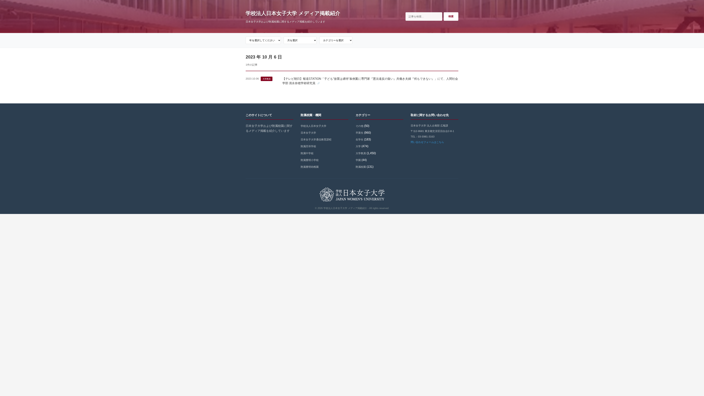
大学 (358, 146)
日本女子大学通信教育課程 (316, 139)
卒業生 (359, 132)
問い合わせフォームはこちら (427, 142)
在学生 (359, 139)
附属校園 (361, 166)
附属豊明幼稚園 (310, 166)
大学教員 (267, 79)
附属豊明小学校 (310, 160)
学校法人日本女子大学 (313, 125)
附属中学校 (307, 153)
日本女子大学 (308, 132)
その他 (359, 125)
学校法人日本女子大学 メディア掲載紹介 (293, 13)
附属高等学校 (308, 146)
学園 (358, 160)
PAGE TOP (686, 381)
